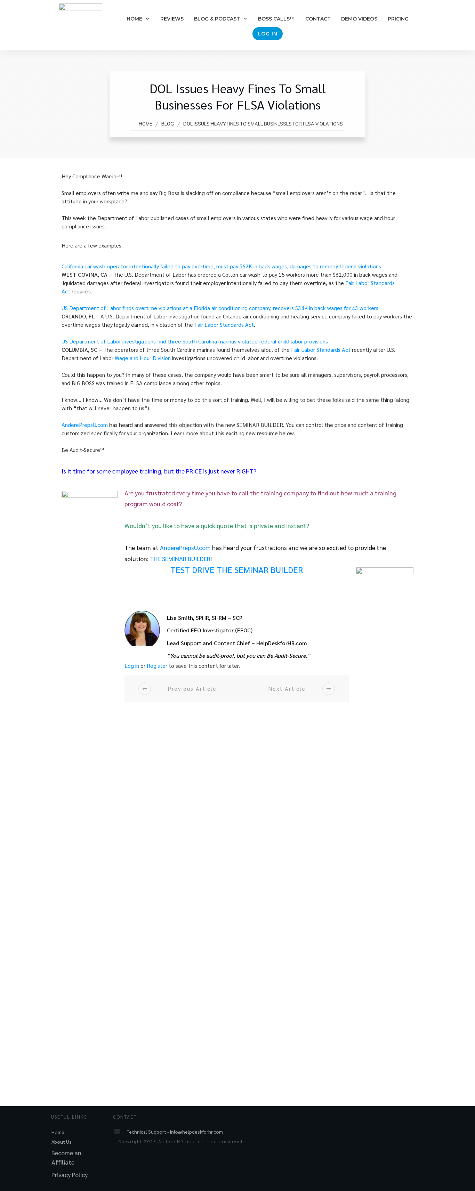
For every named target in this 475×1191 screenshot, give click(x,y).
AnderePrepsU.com (85, 424)
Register (157, 665)
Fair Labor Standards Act (224, 324)
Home (57, 1132)
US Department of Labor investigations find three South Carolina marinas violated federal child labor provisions (195, 341)
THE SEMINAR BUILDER (180, 558)
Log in (131, 665)
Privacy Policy (69, 1174)
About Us (61, 1142)
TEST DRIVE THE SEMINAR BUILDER (236, 569)
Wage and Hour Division (143, 358)
